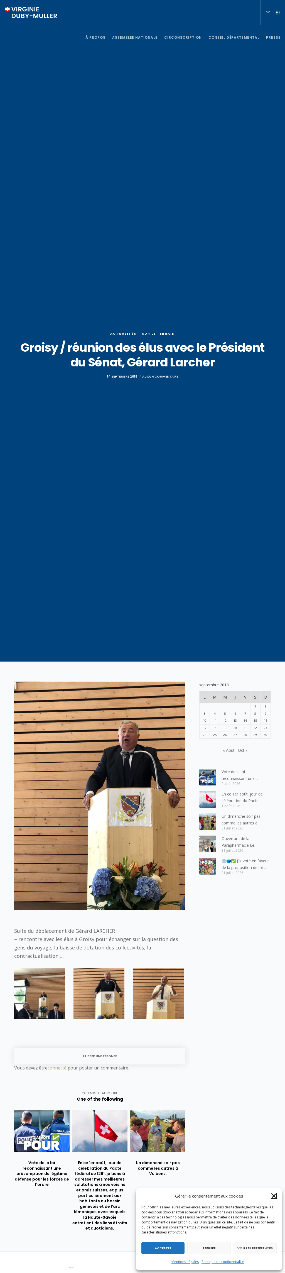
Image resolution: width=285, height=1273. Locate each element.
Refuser (209, 1248)
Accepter (163, 1248)
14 (245, 720)
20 (235, 728)
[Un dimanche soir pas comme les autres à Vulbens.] (207, 821)
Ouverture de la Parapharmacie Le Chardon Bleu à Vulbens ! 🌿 (244, 842)
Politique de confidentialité (223, 1261)
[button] (274, 1196)
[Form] (266, 12)
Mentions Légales (185, 1261)
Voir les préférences (255, 1248)
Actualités (123, 333)
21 (245, 728)
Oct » (242, 750)
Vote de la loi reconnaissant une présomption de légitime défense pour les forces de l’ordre (246, 775)
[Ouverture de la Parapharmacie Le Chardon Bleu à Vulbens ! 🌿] (207, 844)
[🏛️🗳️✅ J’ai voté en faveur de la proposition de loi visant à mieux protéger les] (207, 866)
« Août (229, 750)
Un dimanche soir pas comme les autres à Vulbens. (241, 820)
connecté (57, 1068)
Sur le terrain (158, 333)
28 (245, 735)
